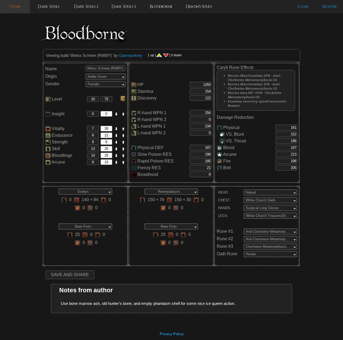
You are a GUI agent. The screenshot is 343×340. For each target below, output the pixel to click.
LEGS (222, 216)
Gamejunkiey (130, 55)
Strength (59, 142)
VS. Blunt (234, 134)
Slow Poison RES (154, 154)
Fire (227, 161)
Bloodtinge (61, 155)
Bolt (227, 167)
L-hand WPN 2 (151, 133)
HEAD (222, 192)
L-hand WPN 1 (151, 126)
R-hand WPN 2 (151, 119)
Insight (57, 114)
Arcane (58, 162)
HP (140, 84)
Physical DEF (150, 147)
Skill (55, 148)
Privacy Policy (172, 334)
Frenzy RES (149, 167)
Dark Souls (48, 6)
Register (329, 6)
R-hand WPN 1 (151, 112)
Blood (228, 147)
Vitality (58, 128)
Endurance (62, 135)
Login (302, 6)
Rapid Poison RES (155, 161)
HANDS (223, 208)
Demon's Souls (199, 6)
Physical (231, 127)
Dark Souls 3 (123, 6)
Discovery (146, 98)
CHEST (223, 200)
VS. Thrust (235, 141)
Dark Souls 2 (86, 6)
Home (15, 6)
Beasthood (147, 174)
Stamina (145, 91)
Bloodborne (161, 6)
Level (56, 99)
